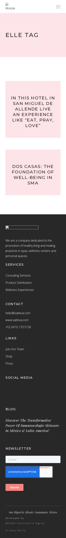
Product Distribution (19, 283)
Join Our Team (15, 349)
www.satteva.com (17, 320)
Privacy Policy (16, 530)
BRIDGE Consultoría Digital (25, 523)
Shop (9, 356)
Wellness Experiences (20, 290)
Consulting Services (18, 275)
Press (9, 363)
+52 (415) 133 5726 (18, 327)
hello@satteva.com (18, 313)
